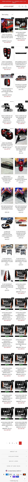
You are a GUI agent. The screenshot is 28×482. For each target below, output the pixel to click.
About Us (13, 451)
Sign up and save (13, 466)
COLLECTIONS (14, 456)
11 (16, 443)
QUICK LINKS (13, 461)
